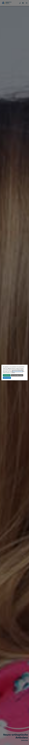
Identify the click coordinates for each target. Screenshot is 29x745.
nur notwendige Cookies (17, 375)
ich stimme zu (7, 375)
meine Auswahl (7, 377)
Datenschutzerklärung (18, 371)
